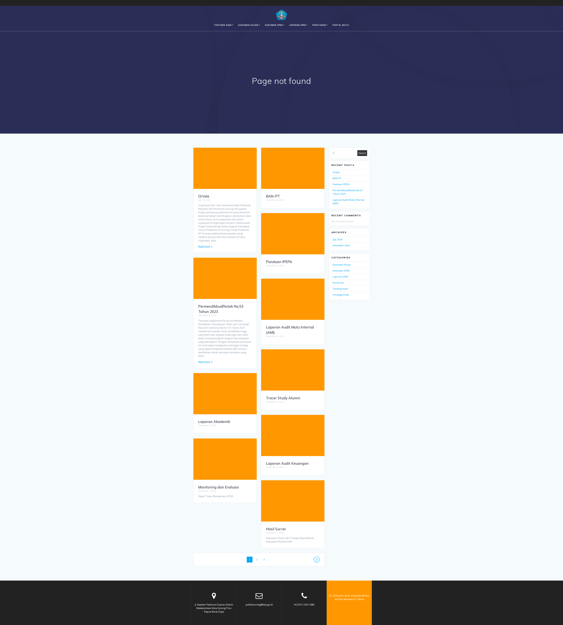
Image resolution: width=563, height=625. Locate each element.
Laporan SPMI (297, 25)
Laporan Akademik (214, 421)
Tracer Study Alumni (283, 398)
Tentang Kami (223, 25)
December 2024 (341, 245)
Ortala (203, 196)
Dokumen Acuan (248, 25)
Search (362, 153)
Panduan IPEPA (279, 262)
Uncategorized (341, 294)
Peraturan (319, 25)
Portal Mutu (341, 25)
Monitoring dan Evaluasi (218, 487)
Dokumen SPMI (274, 25)
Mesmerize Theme (354, 599)
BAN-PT (273, 196)
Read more (204, 246)
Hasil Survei (276, 529)
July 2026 (337, 239)
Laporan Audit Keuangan (287, 463)
